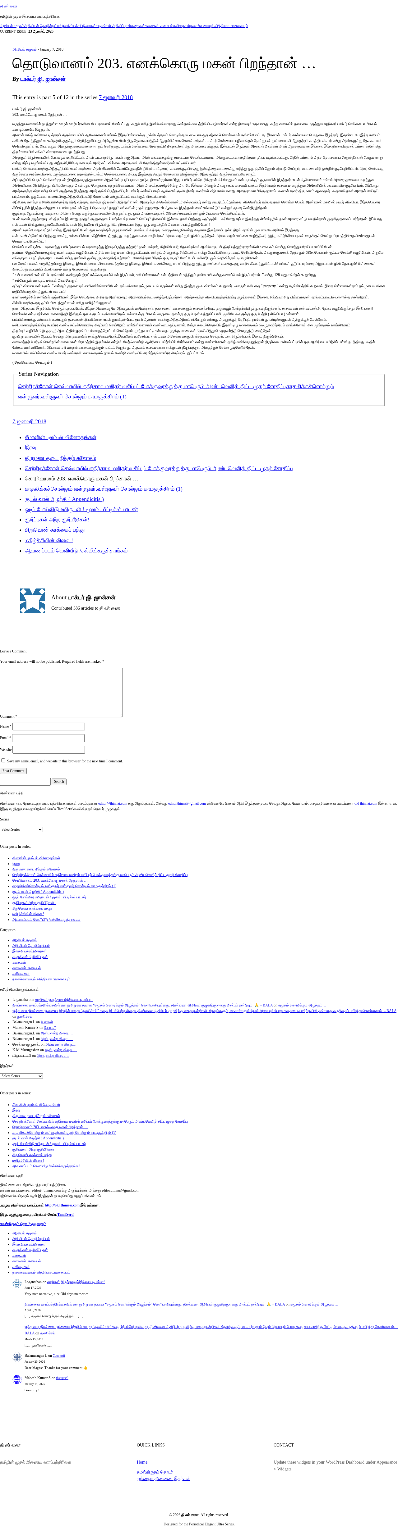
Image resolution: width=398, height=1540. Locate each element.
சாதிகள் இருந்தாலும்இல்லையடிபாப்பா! (64, 999)
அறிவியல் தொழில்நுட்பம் (43, 26)
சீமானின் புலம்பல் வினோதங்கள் (60, 437)
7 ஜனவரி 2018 (116, 97)
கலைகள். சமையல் (159, 26)
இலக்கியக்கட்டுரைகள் (79, 26)
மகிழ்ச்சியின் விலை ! (49, 540)
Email (5, 738)
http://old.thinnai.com (62, 1205)
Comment (8, 716)
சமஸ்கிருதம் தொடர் (155, 1472)
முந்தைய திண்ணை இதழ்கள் (163, 1478)
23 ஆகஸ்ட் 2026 (40, 31)
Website (6, 749)
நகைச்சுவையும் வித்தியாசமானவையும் (219, 26)
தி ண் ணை (8, 6)
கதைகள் (138, 26)
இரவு (30, 447)
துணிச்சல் (24, 1016)
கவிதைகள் (181, 26)
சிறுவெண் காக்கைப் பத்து (55, 530)
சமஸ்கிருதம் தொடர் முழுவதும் (23, 1224)
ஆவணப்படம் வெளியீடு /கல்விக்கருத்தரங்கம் (76, 550)
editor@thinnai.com (112, 803)
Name (6, 726)
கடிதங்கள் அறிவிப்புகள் (113, 26)
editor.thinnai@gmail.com (187, 803)
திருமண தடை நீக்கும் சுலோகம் (60, 458)
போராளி (47, 1022)
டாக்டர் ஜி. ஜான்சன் (43, 79)
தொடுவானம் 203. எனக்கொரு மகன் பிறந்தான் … (50, 880)
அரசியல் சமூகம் (12, 26)
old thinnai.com (365, 803)
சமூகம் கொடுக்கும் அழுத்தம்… (302, 1005)
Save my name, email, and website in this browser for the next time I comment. (65, 761)
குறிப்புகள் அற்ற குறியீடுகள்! (57, 519)
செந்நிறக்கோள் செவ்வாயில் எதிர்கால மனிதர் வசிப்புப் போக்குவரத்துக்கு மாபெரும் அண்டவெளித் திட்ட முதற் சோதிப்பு (152, 386)
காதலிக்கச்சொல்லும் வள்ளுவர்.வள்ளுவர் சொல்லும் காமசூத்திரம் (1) (104, 489)
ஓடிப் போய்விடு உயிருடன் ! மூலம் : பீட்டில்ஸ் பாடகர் (81, 509)
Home (142, 1462)
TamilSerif (65, 1214)
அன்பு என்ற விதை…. (57, 1033)
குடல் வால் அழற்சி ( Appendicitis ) (64, 499)
